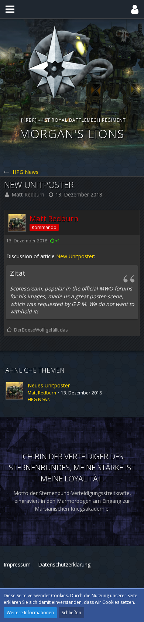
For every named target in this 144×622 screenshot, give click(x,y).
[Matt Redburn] (14, 392)
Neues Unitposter (49, 385)
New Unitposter (75, 256)
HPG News (38, 399)
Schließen (71, 612)
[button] (10, 9)
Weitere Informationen (30, 612)
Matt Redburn (27, 194)
